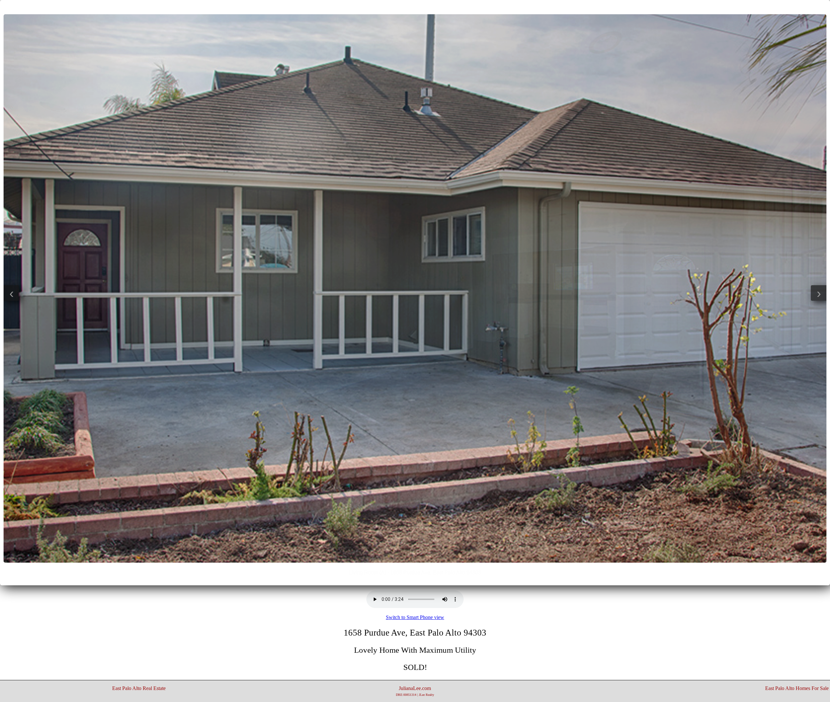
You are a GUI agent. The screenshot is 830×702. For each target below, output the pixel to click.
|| (415, 7)
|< (402, 7)
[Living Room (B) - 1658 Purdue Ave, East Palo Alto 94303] (415, 561)
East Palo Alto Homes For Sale (797, 688)
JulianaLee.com (415, 690)
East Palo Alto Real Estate (139, 688)
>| (428, 7)
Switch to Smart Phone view (415, 617)
